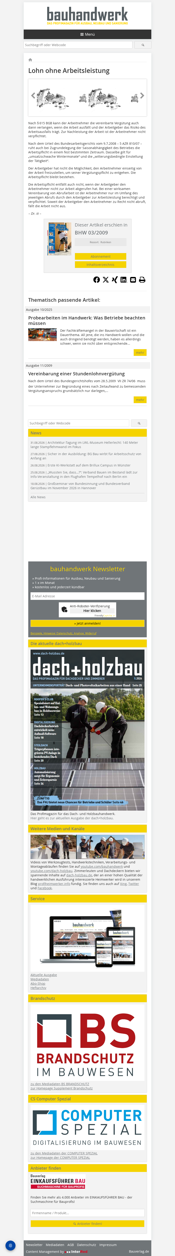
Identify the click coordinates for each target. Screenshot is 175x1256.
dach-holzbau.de (79, 875)
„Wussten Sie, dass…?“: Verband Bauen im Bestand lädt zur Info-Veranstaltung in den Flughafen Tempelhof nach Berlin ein (84, 474)
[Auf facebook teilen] (96, 281)
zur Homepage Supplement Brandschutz (62, 1088)
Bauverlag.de (139, 1251)
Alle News (38, 497)
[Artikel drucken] (142, 279)
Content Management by (45, 1251)
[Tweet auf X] (105, 281)
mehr (140, 352)
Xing (123, 884)
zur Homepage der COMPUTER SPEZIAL (60, 1157)
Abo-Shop (38, 983)
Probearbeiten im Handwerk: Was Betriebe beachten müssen (86, 320)
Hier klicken (92, 610)
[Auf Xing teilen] (114, 281)
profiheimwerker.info (54, 884)
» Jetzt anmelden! (87, 623)
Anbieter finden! (89, 1223)
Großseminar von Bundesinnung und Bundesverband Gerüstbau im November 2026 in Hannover (80, 485)
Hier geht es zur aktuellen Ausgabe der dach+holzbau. (72, 818)
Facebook (45, 888)
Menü (90, 34)
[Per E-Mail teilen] (133, 279)
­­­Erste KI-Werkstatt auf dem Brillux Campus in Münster (81, 465)
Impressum (108, 1245)
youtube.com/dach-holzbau (51, 871)
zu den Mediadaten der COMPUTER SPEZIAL (64, 1153)
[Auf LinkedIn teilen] (124, 281)
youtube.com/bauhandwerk (102, 866)
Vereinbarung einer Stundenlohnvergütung (76, 374)
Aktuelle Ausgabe (44, 975)
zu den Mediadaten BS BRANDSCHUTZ (60, 1084)
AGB (70, 1245)
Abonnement (101, 256)
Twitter (133, 884)
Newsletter (34, 1245)
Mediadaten (40, 979)
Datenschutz (86, 1245)
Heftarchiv (38, 988)
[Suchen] (143, 44)
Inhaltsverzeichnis (100, 264)
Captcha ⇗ (105, 615)
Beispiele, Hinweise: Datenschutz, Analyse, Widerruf (63, 633)
